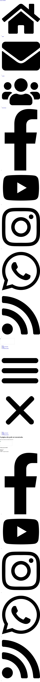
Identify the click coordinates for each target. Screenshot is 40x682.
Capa (3, 345)
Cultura (3, 347)
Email (1, 449)
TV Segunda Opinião (5, 348)
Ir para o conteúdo (3, 0)
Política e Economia (5, 346)
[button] (20, 390)
